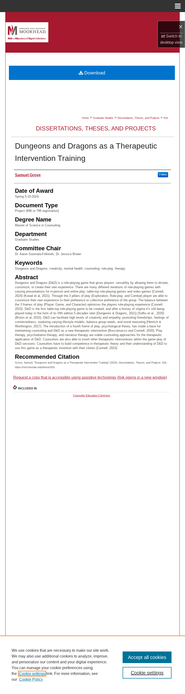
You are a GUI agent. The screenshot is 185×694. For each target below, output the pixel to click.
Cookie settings (32, 674)
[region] (92, 665)
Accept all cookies (147, 657)
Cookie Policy (31, 679)
